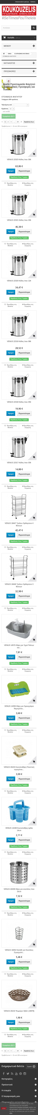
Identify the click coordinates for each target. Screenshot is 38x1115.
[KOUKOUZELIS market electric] (19, 12)
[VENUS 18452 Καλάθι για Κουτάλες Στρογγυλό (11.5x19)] (19, 933)
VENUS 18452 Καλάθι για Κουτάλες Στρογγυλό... (19, 951)
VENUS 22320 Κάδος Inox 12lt (19, 281)
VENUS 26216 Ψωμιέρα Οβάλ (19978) (19, 1011)
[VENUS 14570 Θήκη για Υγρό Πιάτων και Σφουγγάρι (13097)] (19, 628)
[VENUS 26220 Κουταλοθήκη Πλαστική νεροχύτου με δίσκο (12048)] (19, 750)
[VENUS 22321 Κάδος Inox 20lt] (19, 203)
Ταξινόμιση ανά (7, 105)
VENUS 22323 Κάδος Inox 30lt (19, 160)
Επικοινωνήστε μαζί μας (22, 1)
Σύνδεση (33, 1)
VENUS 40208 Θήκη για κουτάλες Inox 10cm (19, 890)
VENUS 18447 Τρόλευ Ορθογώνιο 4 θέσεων (19, 524)
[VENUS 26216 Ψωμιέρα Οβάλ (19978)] (19, 994)
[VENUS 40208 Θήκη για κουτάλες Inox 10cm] (19, 872)
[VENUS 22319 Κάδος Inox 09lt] (19, 324)
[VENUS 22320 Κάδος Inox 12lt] (19, 264)
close (3, 1108)
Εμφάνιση (5, 108)
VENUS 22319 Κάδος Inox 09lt (19, 341)
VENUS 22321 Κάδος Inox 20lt (19, 220)
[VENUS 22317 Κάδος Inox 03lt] (19, 446)
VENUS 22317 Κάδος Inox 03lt (19, 463)
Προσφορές (10, 71)
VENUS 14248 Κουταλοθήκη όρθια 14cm (19, 829)
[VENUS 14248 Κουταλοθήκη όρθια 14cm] (19, 811)
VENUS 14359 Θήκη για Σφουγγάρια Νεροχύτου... (19, 707)
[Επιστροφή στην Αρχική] (4, 53)
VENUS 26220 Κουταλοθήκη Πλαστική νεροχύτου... (19, 768)
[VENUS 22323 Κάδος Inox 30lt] (19, 143)
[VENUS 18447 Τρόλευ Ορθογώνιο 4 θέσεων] (19, 506)
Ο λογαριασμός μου (11, 1096)
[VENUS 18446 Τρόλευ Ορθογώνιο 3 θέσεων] (19, 567)
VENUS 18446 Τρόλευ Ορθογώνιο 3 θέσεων (19, 585)
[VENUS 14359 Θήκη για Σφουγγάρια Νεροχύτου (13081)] (19, 689)
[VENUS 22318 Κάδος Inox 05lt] (19, 385)
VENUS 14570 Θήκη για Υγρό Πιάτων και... (19, 646)
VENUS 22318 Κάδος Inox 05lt (19, 402)
